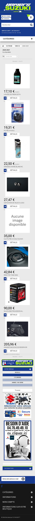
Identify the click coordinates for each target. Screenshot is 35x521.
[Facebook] (3, 486)
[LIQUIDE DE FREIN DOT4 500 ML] (17, 76)
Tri (3, 56)
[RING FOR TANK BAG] (17, 257)
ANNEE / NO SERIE (17, 382)
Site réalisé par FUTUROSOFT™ (12, 517)
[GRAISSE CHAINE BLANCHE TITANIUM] (17, 148)
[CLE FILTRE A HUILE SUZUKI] (17, 220)
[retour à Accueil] (3, 46)
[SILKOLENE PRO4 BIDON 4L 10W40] (17, 293)
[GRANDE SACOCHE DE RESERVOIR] (17, 329)
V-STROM (9, 46)
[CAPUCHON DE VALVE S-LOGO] (17, 184)
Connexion (6, 18)
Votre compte (6, 16)
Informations (9, 468)
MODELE (17, 372)
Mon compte (9, 502)
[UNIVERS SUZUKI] (17, 7)
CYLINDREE (17, 377)
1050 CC (17, 46)
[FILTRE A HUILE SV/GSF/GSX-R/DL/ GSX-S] (17, 112)
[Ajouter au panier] (5, 98)
